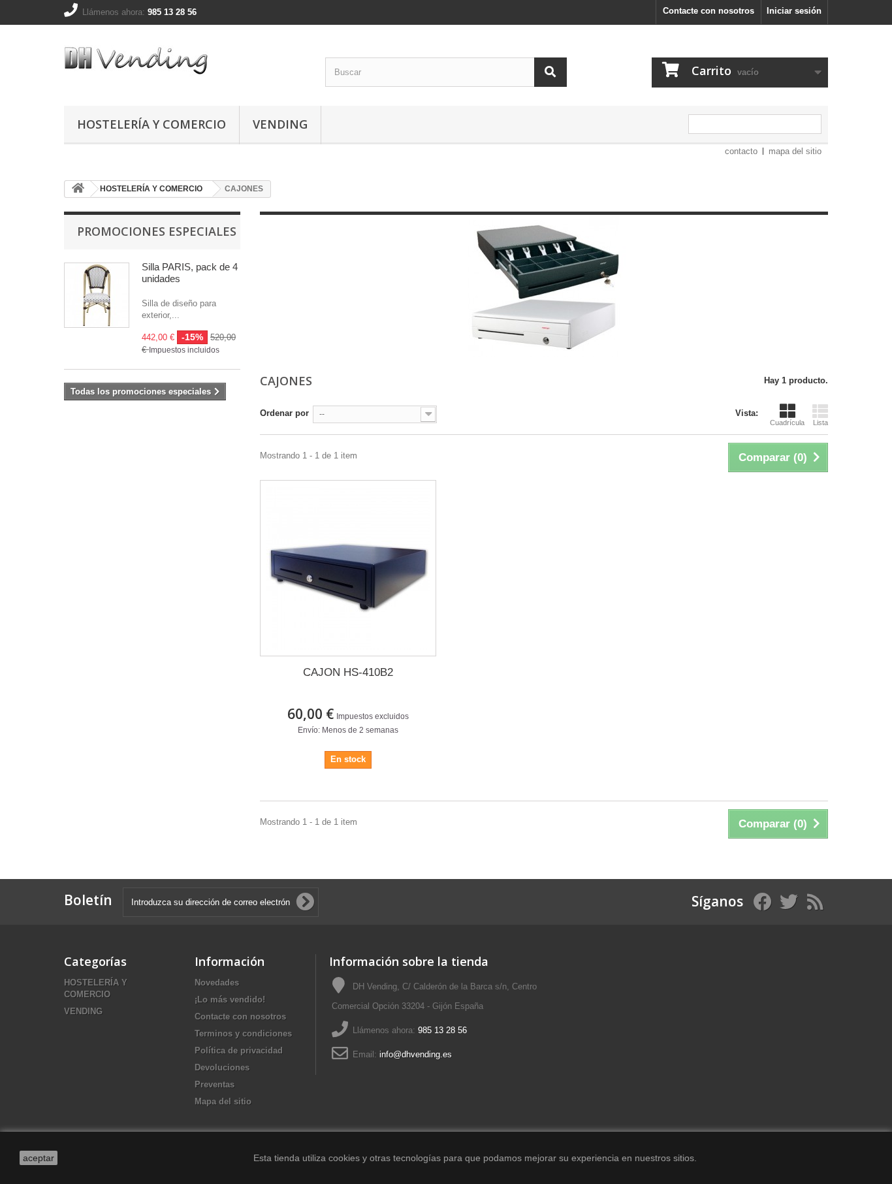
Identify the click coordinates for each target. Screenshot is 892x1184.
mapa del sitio (795, 151)
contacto (741, 151)
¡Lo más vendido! (230, 999)
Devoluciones (222, 1067)
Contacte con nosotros (708, 11)
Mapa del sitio (223, 1101)
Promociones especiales (156, 231)
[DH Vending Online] (185, 62)
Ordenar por (284, 413)
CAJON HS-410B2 (348, 672)
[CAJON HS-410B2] (348, 568)
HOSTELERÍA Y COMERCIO (151, 124)
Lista (820, 422)
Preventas (214, 1084)
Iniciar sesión (794, 11)
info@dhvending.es (415, 1054)
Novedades (217, 982)
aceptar (38, 1158)
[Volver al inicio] (77, 189)
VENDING (280, 124)
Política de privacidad (239, 1050)
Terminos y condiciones (243, 1033)
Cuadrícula (787, 422)
